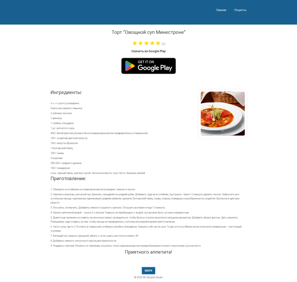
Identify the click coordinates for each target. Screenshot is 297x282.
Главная (221, 10)
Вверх (148, 270)
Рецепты (240, 10)
